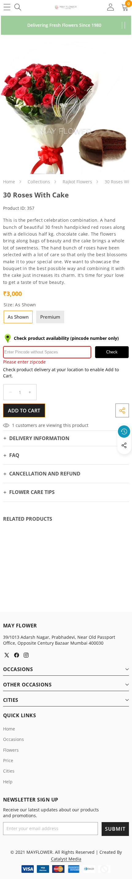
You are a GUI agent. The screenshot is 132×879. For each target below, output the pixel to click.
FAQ (14, 455)
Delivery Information (39, 438)
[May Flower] (65, 7)
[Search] (18, 7)
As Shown (18, 317)
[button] (124, 459)
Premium (50, 317)
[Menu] (7, 7)
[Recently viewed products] (124, 431)
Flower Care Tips (32, 492)
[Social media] (124, 445)
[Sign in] (110, 7)
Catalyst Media (66, 859)
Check (112, 352)
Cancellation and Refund (44, 473)
